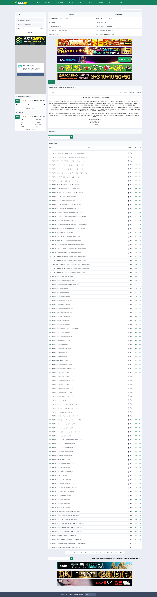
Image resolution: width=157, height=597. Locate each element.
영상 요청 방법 (52, 22)
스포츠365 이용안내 (53, 34)
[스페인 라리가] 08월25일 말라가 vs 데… (105, 34)
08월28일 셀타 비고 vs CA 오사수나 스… (105, 22)
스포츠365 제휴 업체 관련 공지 (55, 26)
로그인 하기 (30, 32)
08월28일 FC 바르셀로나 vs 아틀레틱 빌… (105, 19)
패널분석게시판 (118, 14)
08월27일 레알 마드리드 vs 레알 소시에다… (105, 26)
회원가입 (42, 28)
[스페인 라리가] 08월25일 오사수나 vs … (105, 30)
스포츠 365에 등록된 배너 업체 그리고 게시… (59, 19)
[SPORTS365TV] (21, 2)
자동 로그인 (21, 28)
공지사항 (71, 14)
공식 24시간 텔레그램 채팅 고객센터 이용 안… (59, 30)
